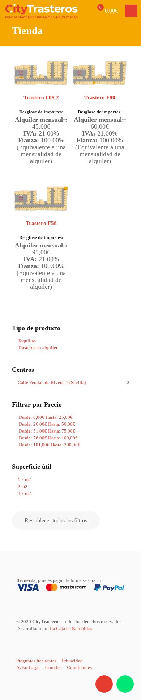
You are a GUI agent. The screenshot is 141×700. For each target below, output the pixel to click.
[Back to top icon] (125, 663)
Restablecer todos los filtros (56, 520)
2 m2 (22, 486)
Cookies (53, 667)
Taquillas (27, 340)
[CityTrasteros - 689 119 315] (41, 11)
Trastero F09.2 (41, 97)
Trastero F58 (41, 223)
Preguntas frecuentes (36, 660)
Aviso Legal (28, 667)
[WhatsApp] (125, 684)
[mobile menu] (131, 11)
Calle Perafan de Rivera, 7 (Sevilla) (52, 382)
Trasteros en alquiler (37, 347)
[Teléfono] (104, 684)
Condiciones (79, 667)
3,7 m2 (24, 493)
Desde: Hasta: (45, 417)
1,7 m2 (24, 479)
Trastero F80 (99, 97)
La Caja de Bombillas (71, 628)
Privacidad (72, 660)
